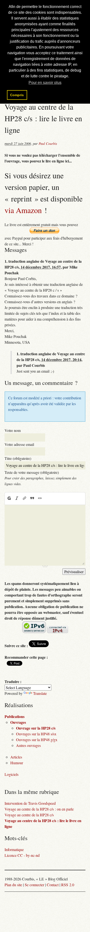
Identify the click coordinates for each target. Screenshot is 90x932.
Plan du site (13, 884)
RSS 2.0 (67, 884)
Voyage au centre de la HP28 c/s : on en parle (39, 808)
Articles (16, 756)
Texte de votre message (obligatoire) (32, 472)
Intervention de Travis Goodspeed (30, 803)
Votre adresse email (19, 444)
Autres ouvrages (28, 745)
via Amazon (23, 210)
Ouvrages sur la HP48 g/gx (36, 739)
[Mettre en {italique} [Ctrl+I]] (17, 498)
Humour (16, 762)
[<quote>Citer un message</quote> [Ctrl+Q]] (32, 498)
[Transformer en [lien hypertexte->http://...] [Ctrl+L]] (24, 498)
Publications (14, 716)
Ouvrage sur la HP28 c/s (35, 728)
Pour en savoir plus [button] (45, 82)
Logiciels (11, 774)
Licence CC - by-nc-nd (22, 855)
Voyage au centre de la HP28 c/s (29, 814)
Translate (40, 693)
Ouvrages (18, 722)
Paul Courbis (48, 143)
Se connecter (34, 884)
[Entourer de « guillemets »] (40, 498)
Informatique (14, 849)
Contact (53, 884)
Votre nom (13, 430)
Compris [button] (17, 95)
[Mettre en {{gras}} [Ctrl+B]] (9, 498)
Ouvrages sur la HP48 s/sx (36, 733)
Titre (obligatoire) (18, 458)
